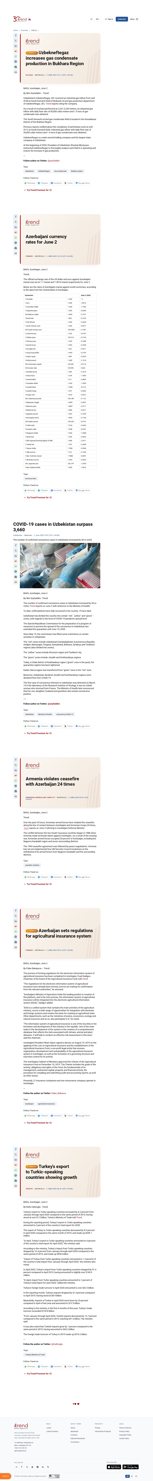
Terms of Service (125, 1428)
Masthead (74, 1431)
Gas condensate (60, 171)
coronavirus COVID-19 (64, 714)
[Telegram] (37, 1467)
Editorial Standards (78, 1438)
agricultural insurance (46, 1104)
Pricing (97, 1428)
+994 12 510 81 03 (20, 1448)
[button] (15, 35)
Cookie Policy (124, 1438)
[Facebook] (22, 1467)
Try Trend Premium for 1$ (39, 190)
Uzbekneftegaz (44, 171)
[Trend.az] (22, 19)
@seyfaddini (54, 160)
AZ (132, 1476)
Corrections (75, 1442)
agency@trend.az (20, 1451)
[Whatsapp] (16, 1467)
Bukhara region (77, 171)
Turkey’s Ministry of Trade (35, 1355)
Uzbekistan (29, 171)
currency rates (30, 478)
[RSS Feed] (48, 1467)
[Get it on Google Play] (131, 1467)
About (73, 1428)
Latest (48, 1428)
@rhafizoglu (57, 1344)
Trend (48, 103)
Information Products (103, 1431)
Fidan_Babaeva (58, 1093)
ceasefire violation (32, 865)
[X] (27, 1467)
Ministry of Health (45, 714)
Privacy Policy (124, 1431)
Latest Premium (52, 1431)
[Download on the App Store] (114, 1467)
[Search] (91, 19)
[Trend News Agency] (21, 1426)
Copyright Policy (125, 1435)
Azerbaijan (29, 1104)
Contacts (74, 1435)
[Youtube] (32, 1467)
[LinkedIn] (43, 1467)
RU (136, 1476)
